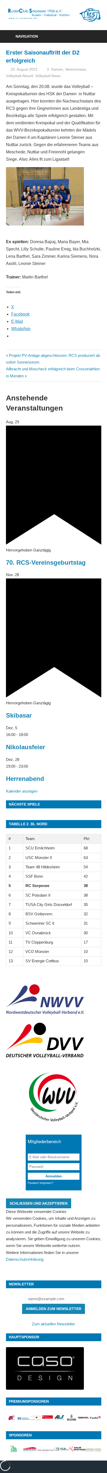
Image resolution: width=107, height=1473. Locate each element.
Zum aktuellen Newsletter (53, 1324)
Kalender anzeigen (21, 791)
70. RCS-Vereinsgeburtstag (46, 562)
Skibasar (19, 715)
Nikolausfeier (25, 747)
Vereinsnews (75, 69)
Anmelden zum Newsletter (53, 1309)
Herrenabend (25, 778)
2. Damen (55, 69)
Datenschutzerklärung (24, 1259)
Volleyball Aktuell (19, 76)
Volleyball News (48, 76)
